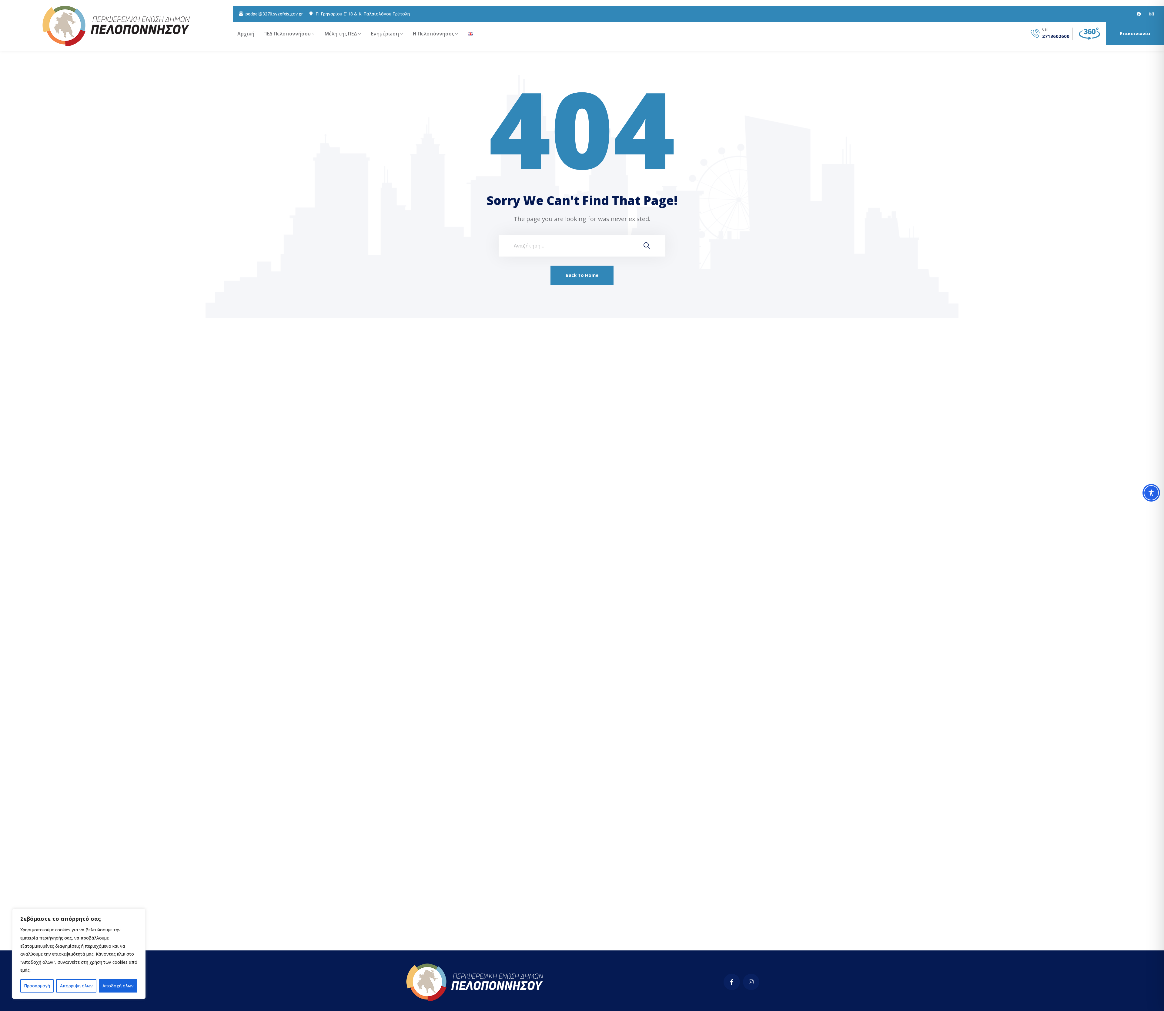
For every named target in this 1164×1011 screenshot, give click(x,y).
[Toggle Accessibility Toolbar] (1151, 493)
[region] (79, 954)
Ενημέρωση (385, 33)
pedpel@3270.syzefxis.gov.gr (274, 14)
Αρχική (245, 33)
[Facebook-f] (732, 982)
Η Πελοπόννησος (433, 33)
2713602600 (1055, 36)
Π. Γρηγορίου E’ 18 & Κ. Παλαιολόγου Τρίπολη (363, 14)
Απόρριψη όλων (76, 986)
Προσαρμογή (37, 986)
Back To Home (582, 275)
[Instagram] (751, 982)
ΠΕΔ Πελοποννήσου (287, 33)
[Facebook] (1138, 14)
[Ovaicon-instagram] (1151, 14)
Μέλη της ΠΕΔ (341, 33)
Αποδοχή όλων (118, 986)
